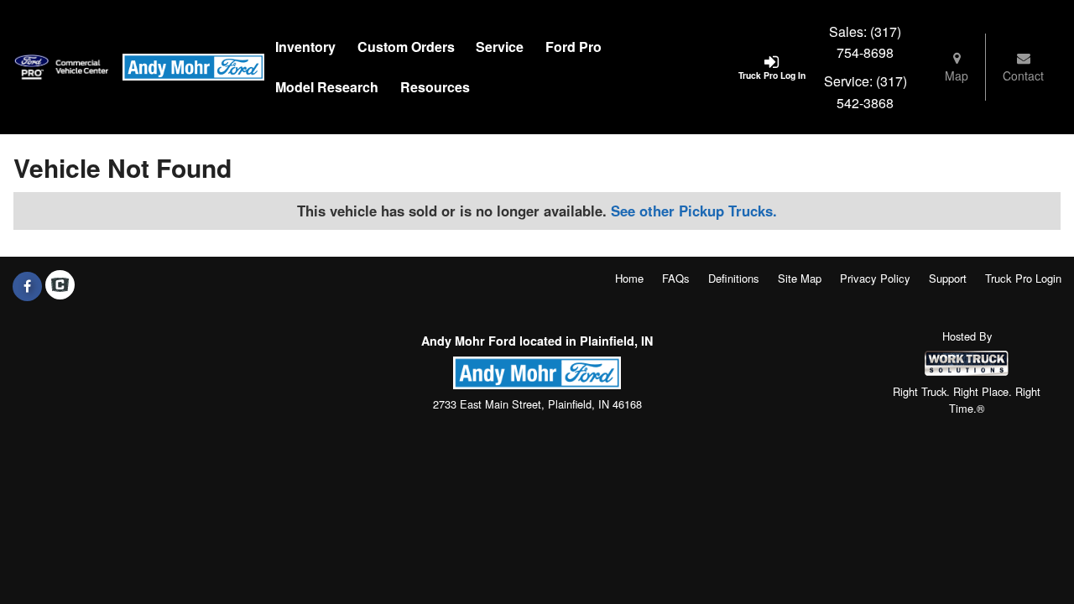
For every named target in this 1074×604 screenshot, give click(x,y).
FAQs (676, 278)
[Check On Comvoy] (60, 286)
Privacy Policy (875, 278)
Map (956, 75)
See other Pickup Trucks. (694, 210)
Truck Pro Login (1023, 278)
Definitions (733, 278)
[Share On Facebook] (27, 286)
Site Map (799, 278)
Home (629, 278)
